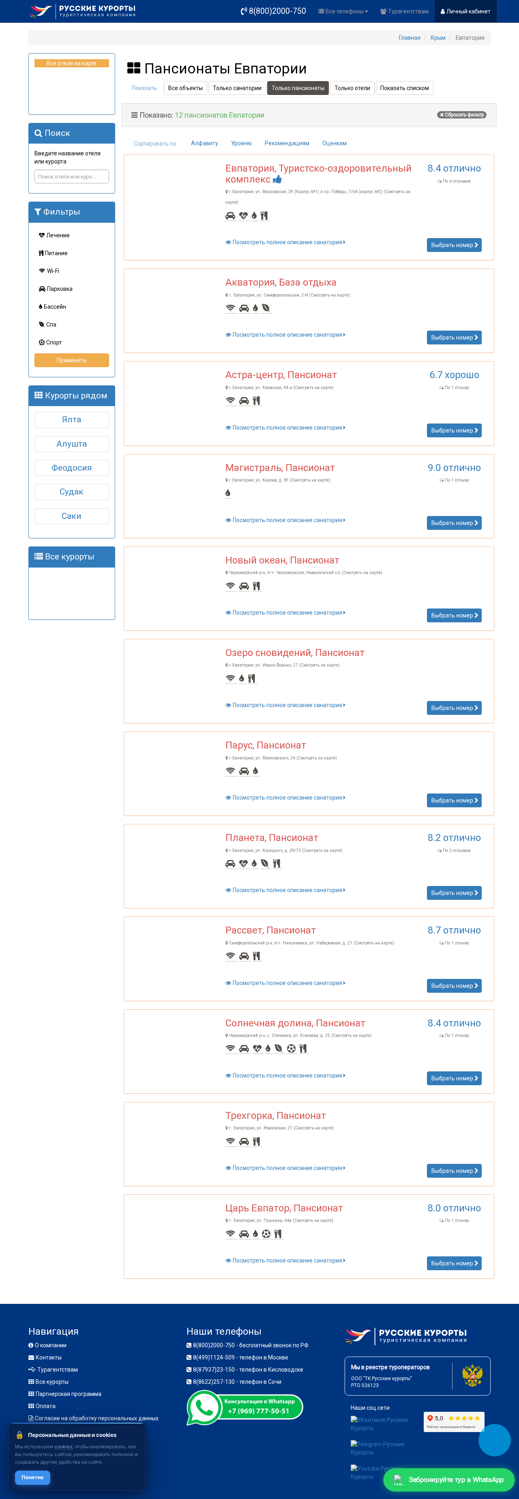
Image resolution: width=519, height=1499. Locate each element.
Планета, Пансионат (271, 837)
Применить (72, 360)
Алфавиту (204, 143)
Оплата (46, 1406)
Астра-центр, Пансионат (281, 375)
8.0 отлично (454, 1208)
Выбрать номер (452, 245)
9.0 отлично (454, 467)
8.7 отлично (454, 930)
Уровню (241, 143)
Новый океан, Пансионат (282, 560)
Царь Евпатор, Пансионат (284, 1208)
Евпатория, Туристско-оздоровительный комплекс (318, 174)
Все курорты (52, 1382)
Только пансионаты (298, 88)
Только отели (352, 88)
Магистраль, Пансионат (280, 467)
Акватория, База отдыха (281, 282)
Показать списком (404, 88)
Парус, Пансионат (265, 745)
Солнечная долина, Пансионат (295, 1023)
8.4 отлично (454, 168)
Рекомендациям (287, 143)
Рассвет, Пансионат (270, 930)
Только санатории (237, 88)
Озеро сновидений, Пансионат (295, 652)
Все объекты (185, 88)
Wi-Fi (53, 271)
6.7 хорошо (454, 375)
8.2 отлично (454, 837)
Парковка (60, 289)
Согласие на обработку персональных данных (97, 1418)
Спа (51, 324)
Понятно (32, 1477)
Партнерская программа (68, 1394)
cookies (63, 1446)
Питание (56, 253)
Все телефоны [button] (345, 11)
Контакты (49, 1357)
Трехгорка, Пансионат (275, 1115)
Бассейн (55, 306)
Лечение (58, 235)
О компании (50, 1345)
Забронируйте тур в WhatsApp (456, 1479)
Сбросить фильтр (464, 115)
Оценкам (334, 143)
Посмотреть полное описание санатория (288, 242)
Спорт (54, 342)
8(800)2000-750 (277, 11)
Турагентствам (408, 11)
